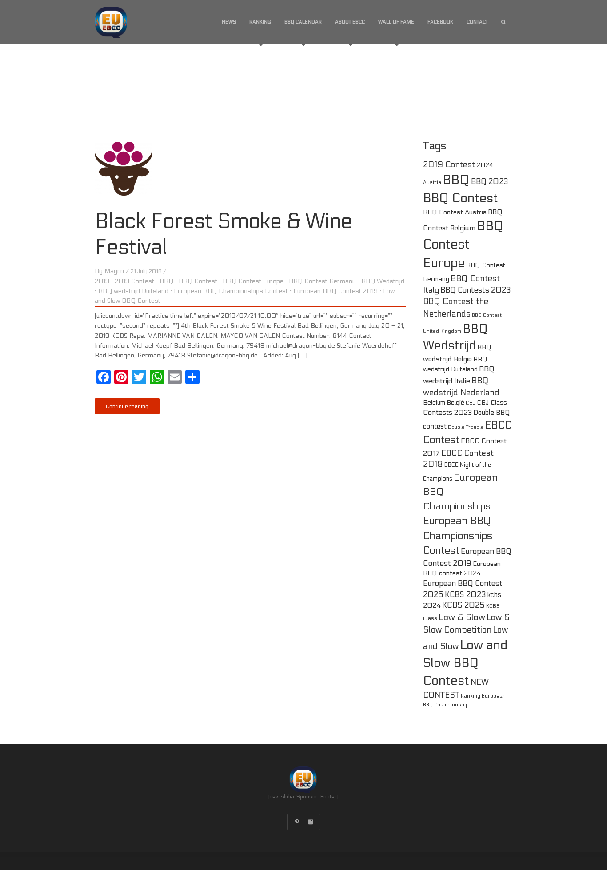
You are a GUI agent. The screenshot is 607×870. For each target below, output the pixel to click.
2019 (102, 281)
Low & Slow (462, 617)
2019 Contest (134, 281)
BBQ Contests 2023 (475, 290)
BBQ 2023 (489, 181)
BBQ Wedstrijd (382, 281)
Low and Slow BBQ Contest (465, 662)
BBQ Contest (198, 281)
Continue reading (127, 406)
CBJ (470, 403)
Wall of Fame (396, 22)
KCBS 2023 (465, 594)
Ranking (260, 22)
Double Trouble (466, 427)
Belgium (434, 402)
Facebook (440, 22)
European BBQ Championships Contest (231, 291)
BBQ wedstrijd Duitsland (133, 291)
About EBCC (350, 22)
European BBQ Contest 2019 (335, 291)
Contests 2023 (447, 412)
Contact (477, 22)
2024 (484, 165)
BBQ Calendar (303, 22)
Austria (432, 182)
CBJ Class (492, 402)
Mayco (114, 271)
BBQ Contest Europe (253, 281)
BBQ (166, 281)
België (455, 402)
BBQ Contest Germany (322, 281)
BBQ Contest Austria (455, 212)
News (229, 22)
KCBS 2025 (463, 605)
